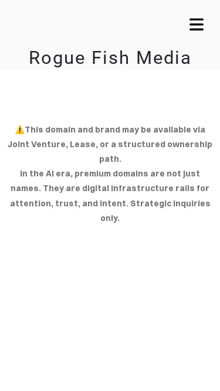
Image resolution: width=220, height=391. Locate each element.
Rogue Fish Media (110, 58)
